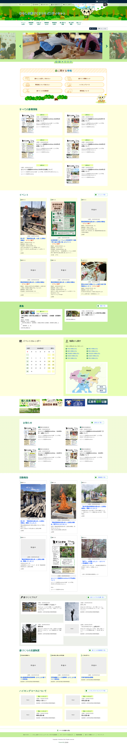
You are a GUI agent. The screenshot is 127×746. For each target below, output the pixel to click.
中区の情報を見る (72, 348)
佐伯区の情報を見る (93, 355)
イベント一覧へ (102, 194)
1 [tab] (62, 61)
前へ (20, 46)
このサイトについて (26, 4)
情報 (63, 23)
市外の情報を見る (72, 358)
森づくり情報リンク (84, 78)
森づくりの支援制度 (43, 91)
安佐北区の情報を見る (94, 353)
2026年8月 (40, 348)
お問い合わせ (46, 4)
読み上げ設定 (103, 28)
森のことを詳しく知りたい (42, 78)
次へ (107, 46)
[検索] (105, 4)
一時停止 (59, 62)
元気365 (66, 742)
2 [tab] (65, 61)
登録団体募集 (79, 734)
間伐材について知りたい (42, 84)
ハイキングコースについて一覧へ (97, 690)
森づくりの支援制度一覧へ (99, 650)
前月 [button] (29, 348)
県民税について (84, 91)
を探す (23, 23)
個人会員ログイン (57, 4)
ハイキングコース (84, 84)
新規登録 (36, 4)
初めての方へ (26, 734)
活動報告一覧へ (102, 477)
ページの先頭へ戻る (64, 730)
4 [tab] (70, 61)
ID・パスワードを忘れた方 (66, 734)
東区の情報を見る (93, 348)
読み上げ (94, 28)
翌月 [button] (52, 348)
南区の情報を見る (72, 351)
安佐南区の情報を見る (73, 353)
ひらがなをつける (102, 1)
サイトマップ (101, 734)
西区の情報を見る (93, 351)
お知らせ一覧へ (98, 422)
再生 (56, 62)
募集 (71, 23)
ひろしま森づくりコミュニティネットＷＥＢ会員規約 (45, 734)
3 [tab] (68, 61)
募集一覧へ (103, 305)
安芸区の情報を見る (72, 355)
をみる (46, 23)
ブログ (79, 23)
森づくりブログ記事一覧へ (97, 597)
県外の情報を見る (93, 358)
